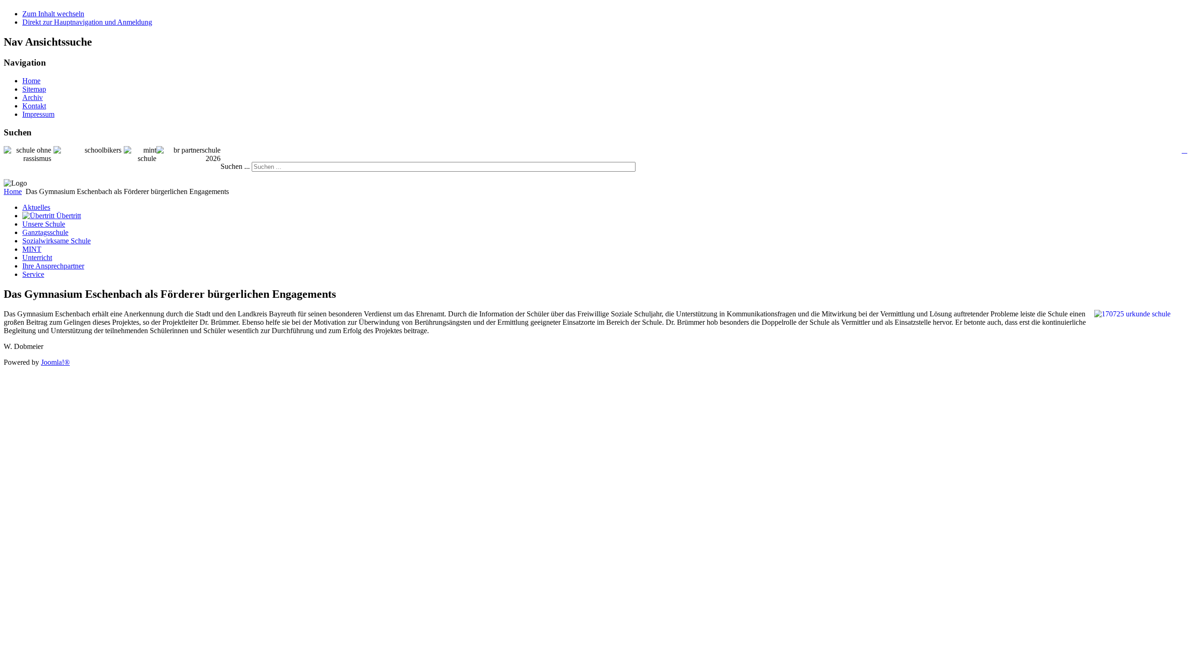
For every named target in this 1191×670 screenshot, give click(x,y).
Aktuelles (36, 207)
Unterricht (37, 257)
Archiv (32, 97)
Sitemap (34, 89)
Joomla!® (55, 362)
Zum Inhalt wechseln (53, 14)
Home (31, 81)
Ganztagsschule (45, 232)
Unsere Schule (43, 224)
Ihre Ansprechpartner (53, 266)
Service (33, 274)
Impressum (38, 114)
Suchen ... (235, 166)
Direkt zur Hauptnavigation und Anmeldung (87, 22)
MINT (31, 249)
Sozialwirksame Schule (56, 241)
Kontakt (34, 106)
